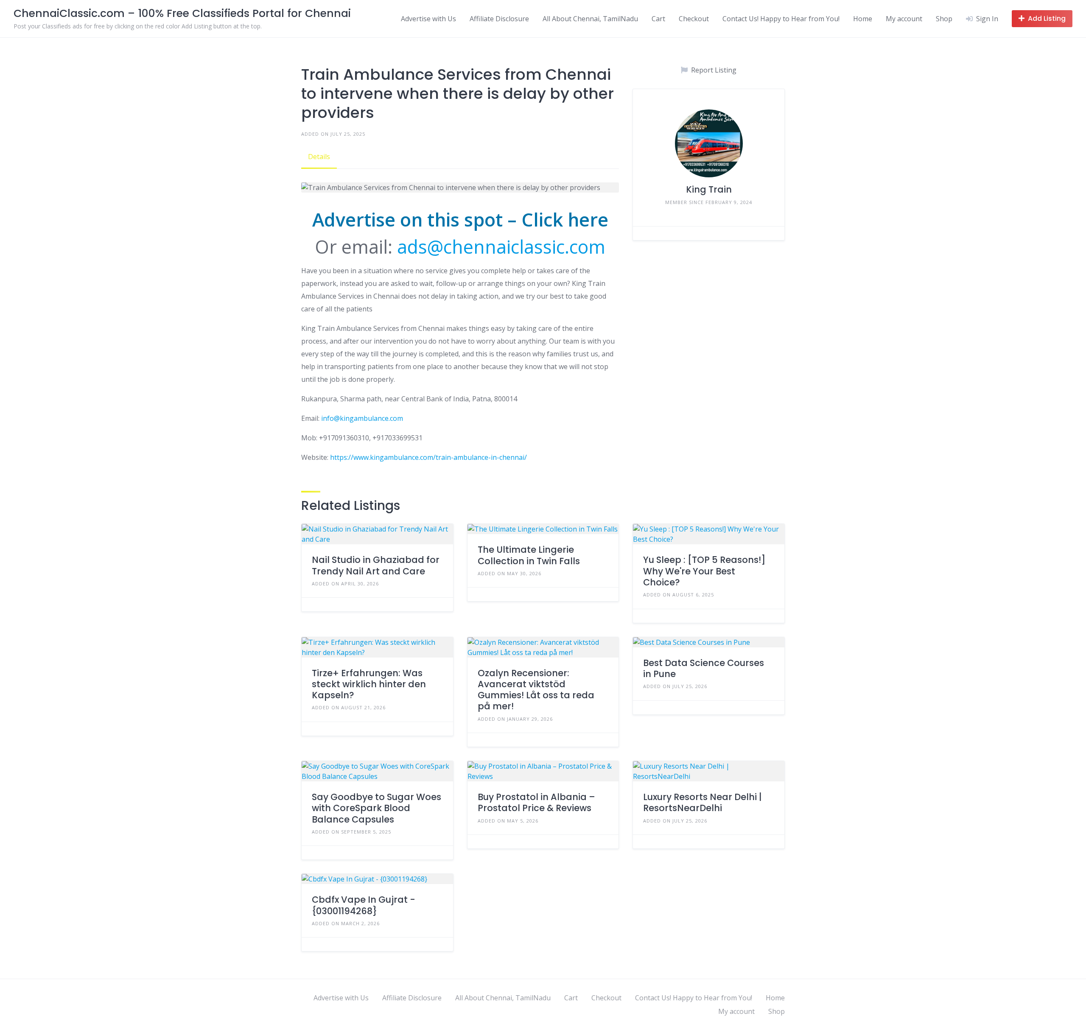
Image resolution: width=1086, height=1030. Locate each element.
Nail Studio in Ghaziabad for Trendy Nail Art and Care (375, 565)
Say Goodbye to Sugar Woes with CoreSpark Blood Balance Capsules (376, 808)
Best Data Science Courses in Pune (703, 668)
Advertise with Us (428, 18)
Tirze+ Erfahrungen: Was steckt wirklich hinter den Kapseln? (369, 684)
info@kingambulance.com (362, 418)
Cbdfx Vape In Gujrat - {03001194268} (363, 905)
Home (862, 18)
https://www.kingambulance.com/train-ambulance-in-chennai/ (428, 457)
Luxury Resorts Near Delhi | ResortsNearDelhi (702, 802)
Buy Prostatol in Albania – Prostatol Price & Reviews (536, 802)
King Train (709, 189)
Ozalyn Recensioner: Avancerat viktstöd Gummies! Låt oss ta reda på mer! (536, 690)
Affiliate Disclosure (499, 18)
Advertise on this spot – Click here (460, 219)
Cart (658, 18)
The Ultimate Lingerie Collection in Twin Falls (529, 555)
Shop (944, 18)
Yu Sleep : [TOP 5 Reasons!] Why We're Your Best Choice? (704, 571)
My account (904, 18)
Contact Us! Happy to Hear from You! (781, 18)
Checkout (694, 18)
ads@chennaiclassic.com (501, 246)
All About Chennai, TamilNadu (590, 18)
